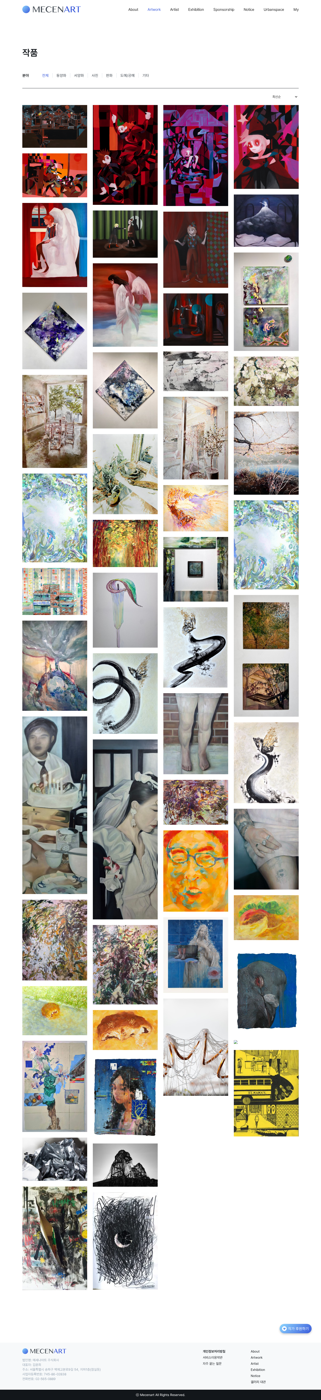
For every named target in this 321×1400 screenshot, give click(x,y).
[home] (51, 9)
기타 (145, 75)
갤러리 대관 (258, 1382)
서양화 (79, 75)
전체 (45, 75)
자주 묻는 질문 (212, 1363)
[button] (284, 96)
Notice (249, 9)
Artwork (154, 9)
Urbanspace (274, 9)
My (296, 9)
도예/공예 (127, 75)
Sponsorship (223, 9)
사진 (95, 75)
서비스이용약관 (213, 1357)
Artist (174, 9)
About (133, 9)
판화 (109, 75)
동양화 (61, 75)
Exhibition (196, 9)
